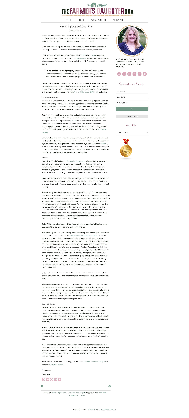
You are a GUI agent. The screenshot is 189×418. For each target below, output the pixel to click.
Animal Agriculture (59, 393)
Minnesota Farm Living (75, 161)
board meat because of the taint (84, 235)
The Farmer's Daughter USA (94, 9)
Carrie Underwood (81, 92)
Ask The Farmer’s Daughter (95, 362)
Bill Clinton (94, 92)
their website (80, 58)
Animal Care (71, 393)
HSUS (92, 55)
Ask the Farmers (57, 365)
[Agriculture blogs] (126, 159)
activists (99, 393)
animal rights (80, 395)
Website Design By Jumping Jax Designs (101, 409)
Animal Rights (81, 393)
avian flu (104, 144)
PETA (83, 55)
